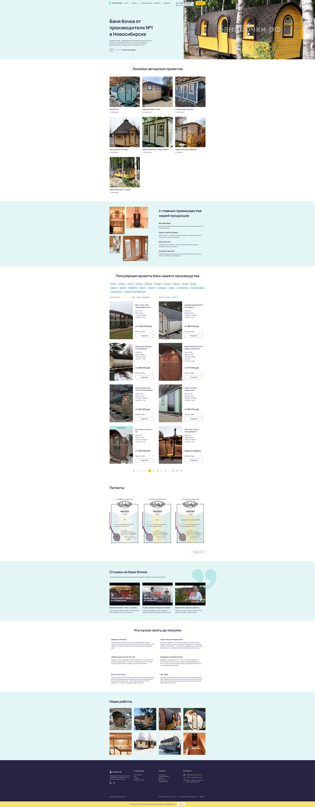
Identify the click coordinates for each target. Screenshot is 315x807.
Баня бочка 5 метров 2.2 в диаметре (143, 347)
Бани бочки (114, 109)
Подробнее (144, 336)
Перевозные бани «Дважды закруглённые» (185, 150)
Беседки (161, 778)
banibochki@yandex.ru (195, 775)
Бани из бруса (163, 780)
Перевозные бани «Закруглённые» (155, 149)
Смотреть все (198, 552)
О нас (126, 3)
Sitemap (202, 796)
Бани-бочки (162, 775)
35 (173, 471)
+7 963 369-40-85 (184, 3)
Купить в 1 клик (140, 331)
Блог (135, 776)
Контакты (167, 3)
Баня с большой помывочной (191, 389)
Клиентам (157, 3)
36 (177, 471)
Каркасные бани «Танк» (151, 109)
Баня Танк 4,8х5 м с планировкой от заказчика (192, 431)
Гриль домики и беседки (119, 149)
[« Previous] (133, 470)
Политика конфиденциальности (188, 796)
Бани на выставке (146, 3)
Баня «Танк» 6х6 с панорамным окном (142, 306)
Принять (181, 804)
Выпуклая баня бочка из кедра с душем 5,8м (194, 347)
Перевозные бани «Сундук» (120, 190)
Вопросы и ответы (139, 780)
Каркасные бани (163, 781)
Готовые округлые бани (184, 109)
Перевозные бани (164, 776)
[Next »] (181, 470)
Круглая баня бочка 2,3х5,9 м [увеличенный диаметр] (144, 390)
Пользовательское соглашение (168, 796)
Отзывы (136, 778)
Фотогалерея (138, 775)
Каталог (134, 3)
